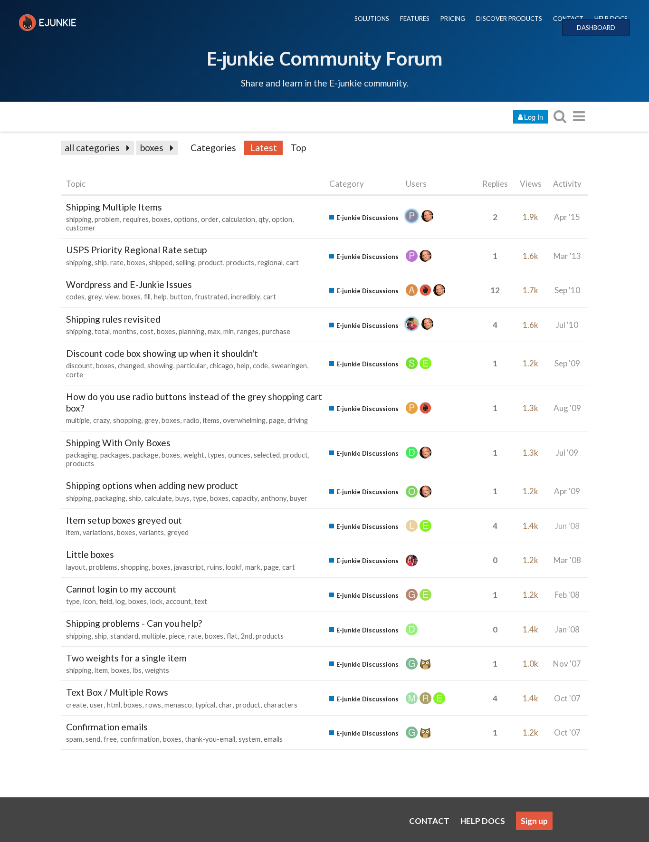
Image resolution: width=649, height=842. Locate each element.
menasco (178, 705)
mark (252, 567)
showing (160, 366)
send (93, 739)
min (228, 331)
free (110, 739)
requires (136, 219)
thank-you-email (210, 739)
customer (80, 228)
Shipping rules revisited (113, 319)
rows (153, 705)
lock (156, 601)
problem (107, 219)
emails (273, 739)
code (260, 366)
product (210, 262)
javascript (189, 567)
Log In (533, 117)
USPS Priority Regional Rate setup (136, 249)
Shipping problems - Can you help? (134, 623)
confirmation (140, 739)
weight (193, 455)
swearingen (289, 366)
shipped (160, 262)
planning (191, 331)
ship (101, 262)
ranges (247, 331)
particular (191, 366)
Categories (213, 147)
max (214, 331)
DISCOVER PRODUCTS (509, 18)
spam (74, 739)
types (216, 455)
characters (280, 705)
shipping (78, 219)
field (105, 601)
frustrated (211, 297)
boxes (151, 147)
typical (205, 705)
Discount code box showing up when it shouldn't (162, 353)
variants (151, 532)
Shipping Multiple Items (114, 206)
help (160, 297)
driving (297, 420)
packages (114, 455)
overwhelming (244, 420)
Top (298, 147)
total (102, 331)
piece (177, 636)
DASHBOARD (596, 27)
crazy (101, 420)
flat (232, 636)
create (76, 705)
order (210, 219)
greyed (178, 532)
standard (124, 636)
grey (95, 297)
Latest (263, 147)
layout (76, 567)
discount (79, 366)
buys (182, 498)
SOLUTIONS (371, 18)
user (97, 705)
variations (98, 532)
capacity (245, 498)
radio (191, 420)
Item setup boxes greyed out (124, 520)
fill (147, 297)
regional (270, 262)
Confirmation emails (107, 726)
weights (157, 670)
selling (185, 262)
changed (131, 366)
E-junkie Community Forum (324, 58)
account (178, 601)
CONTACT (568, 18)
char (225, 705)
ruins (214, 567)
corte (74, 375)
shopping (127, 420)
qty (263, 219)
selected (267, 455)
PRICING (452, 18)
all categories (92, 147)
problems (103, 567)
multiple (78, 420)
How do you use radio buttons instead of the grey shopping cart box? (194, 402)
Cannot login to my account (121, 589)
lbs (137, 670)
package (145, 455)
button (180, 297)
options (186, 219)
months (124, 331)
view (112, 297)
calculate (158, 498)
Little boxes (90, 554)
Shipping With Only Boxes (118, 442)
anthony (273, 498)
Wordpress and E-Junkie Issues (129, 284)
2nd (246, 636)
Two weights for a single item (126, 657)
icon (89, 601)
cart (292, 262)
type (200, 498)
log (120, 601)
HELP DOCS (611, 18)
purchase (276, 331)
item (72, 532)
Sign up (534, 821)
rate (117, 262)
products (240, 262)
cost (146, 331)
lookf (234, 567)
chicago (221, 366)
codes (75, 297)
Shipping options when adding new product (152, 485)
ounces (239, 455)
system (249, 739)
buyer (298, 498)
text (200, 601)
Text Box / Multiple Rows (117, 692)
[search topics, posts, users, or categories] (559, 116)
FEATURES (414, 18)
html (113, 705)
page (276, 420)
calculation (238, 219)
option (282, 219)
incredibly (245, 297)
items (211, 420)
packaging (81, 455)
